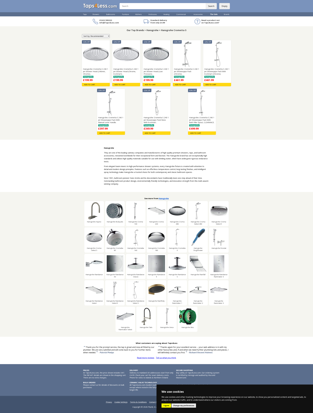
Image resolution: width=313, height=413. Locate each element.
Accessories (198, 14)
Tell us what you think (166, 357)
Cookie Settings (121, 402)
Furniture (125, 14)
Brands (226, 14)
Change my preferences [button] (183, 405)
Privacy (109, 402)
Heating (166, 14)
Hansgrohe (164, 198)
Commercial (181, 14)
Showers (95, 14)
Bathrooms (110, 14)
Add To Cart (89, 84)
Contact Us (153, 402)
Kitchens (138, 14)
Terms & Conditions (138, 402)
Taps (85, 14)
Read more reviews (145, 357)
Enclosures (153, 14)
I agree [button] (166, 405)
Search (211, 6)
